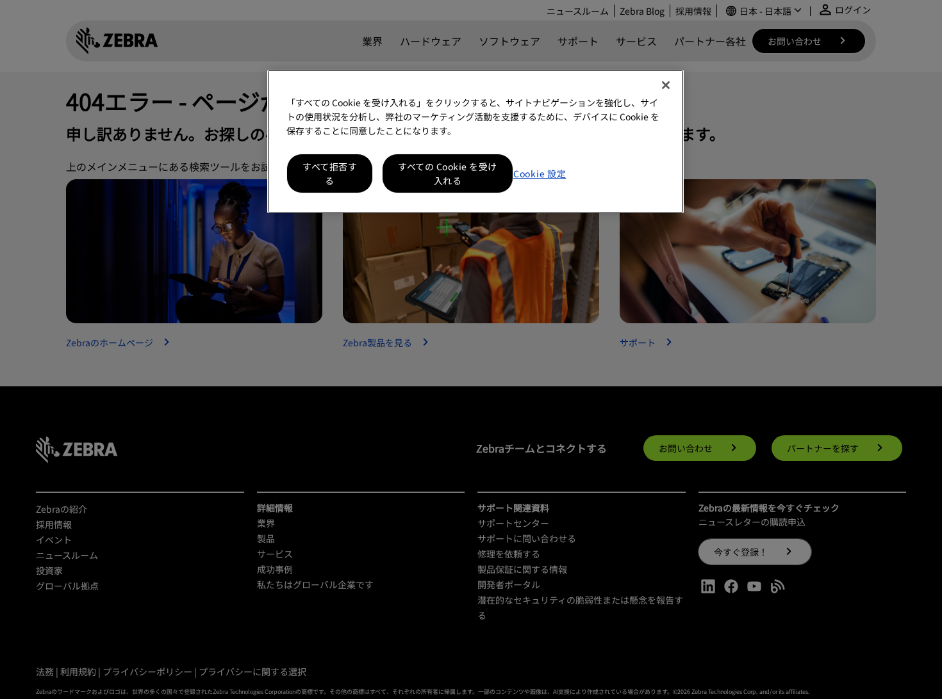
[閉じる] (666, 85)
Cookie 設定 (539, 173)
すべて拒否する (329, 173)
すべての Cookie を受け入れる (447, 173)
